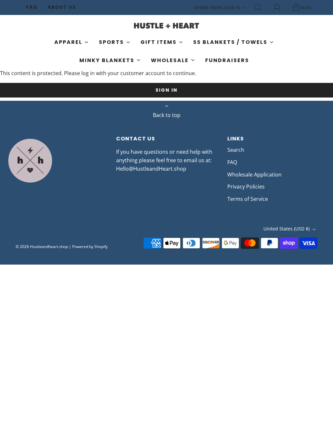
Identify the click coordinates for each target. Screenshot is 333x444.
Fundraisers (227, 60)
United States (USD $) (217, 7)
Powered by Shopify (90, 246)
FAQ (32, 7)
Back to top (166, 115)
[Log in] (280, 7)
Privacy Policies (246, 186)
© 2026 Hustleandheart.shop (42, 246)
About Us (61, 7)
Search (235, 149)
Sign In (166, 90)
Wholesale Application (254, 174)
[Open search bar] (261, 7)
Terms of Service (247, 198)
